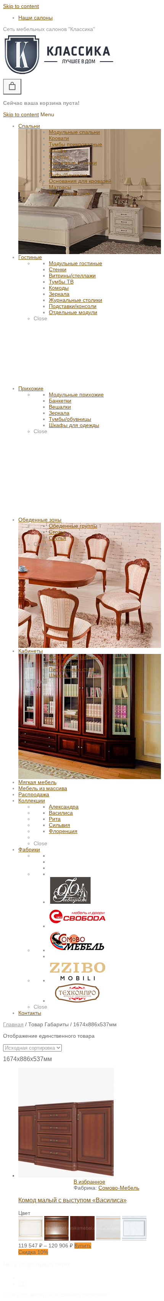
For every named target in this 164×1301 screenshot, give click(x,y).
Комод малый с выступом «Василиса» (72, 1200)
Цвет (24, 1213)
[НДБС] (134, 1239)
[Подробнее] (66, 1175)
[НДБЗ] (108, 1239)
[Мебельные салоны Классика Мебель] (58, 76)
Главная (13, 1024)
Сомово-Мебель (118, 1188)
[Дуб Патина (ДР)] (56, 1239)
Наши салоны (35, 18)
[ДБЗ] (30, 1239)
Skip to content (21, 6)
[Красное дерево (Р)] (82, 1239)
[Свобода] (77, 926)
